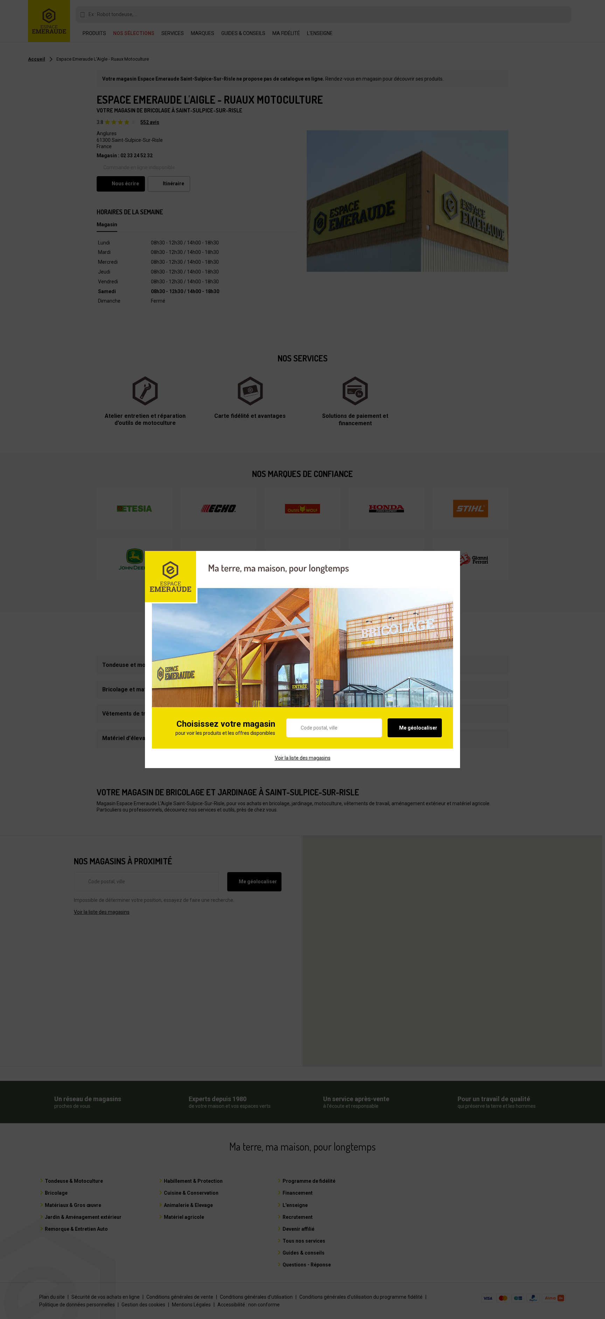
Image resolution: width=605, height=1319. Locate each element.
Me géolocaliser (418, 728)
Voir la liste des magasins (303, 758)
